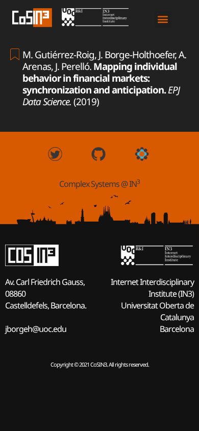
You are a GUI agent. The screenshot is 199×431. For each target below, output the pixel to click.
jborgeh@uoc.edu (35, 328)
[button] (163, 19)
